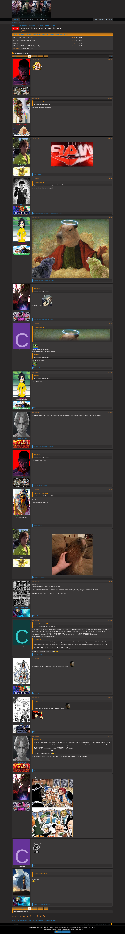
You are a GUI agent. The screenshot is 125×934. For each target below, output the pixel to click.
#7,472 (110, 530)
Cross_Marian (22, 896)
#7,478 (110, 775)
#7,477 (110, 736)
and (39, 368)
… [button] (20, 56)
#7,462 (110, 98)
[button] (27, 19)
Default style (17, 924)
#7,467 (110, 323)
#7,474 (110, 620)
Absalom (15, 31)
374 (29, 56)
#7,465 (110, 217)
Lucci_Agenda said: (38, 701)
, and (43, 446)
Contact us (86, 924)
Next (45, 56)
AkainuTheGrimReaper (21, 607)
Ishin (21, 205)
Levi (21, 723)
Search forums (22, 22)
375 (33, 56)
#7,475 (110, 658)
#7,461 (110, 59)
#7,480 (110, 870)
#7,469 (110, 412)
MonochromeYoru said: (39, 873)
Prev (15, 56)
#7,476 (110, 697)
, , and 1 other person (48, 213)
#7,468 (110, 372)
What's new (33, 19)
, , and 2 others (44, 319)
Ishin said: (36, 288)
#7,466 (110, 285)
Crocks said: (36, 639)
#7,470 (110, 451)
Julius (22, 311)
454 (41, 56)
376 (36, 56)
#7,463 (110, 138)
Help (108, 924)
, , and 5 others (44, 280)
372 (23, 56)
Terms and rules (94, 924)
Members (42, 19)
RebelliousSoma (22, 438)
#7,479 (110, 840)
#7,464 (110, 179)
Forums (16, 19)
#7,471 (110, 489)
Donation (23, 19)
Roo (22, 85)
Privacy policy (102, 924)
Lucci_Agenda (21, 685)
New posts (15, 22)
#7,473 (110, 581)
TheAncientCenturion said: (40, 493)
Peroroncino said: (38, 102)
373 (26, 56)
